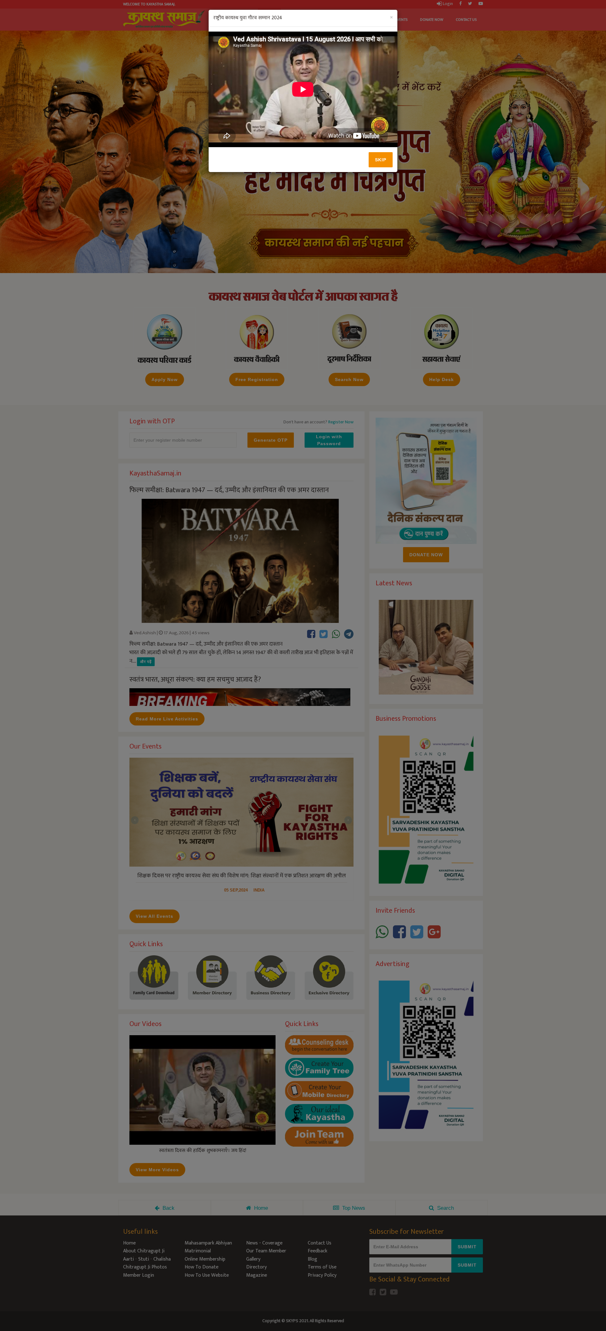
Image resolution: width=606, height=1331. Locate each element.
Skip (380, 159)
